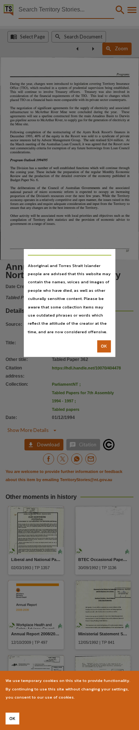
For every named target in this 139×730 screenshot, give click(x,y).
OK (104, 346)
